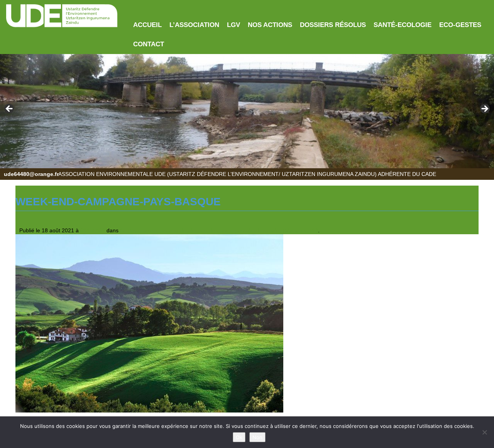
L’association (194, 25)
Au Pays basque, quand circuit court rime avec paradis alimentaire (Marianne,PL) (219, 230)
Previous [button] (9, 109)
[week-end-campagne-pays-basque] (149, 323)
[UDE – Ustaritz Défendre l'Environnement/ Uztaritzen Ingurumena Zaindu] (62, 16)
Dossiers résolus (333, 25)
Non (257, 437)
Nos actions (270, 25)
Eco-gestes (460, 25)
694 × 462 (92, 230)
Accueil (147, 25)
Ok (239, 437)
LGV (233, 25)
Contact (148, 44)
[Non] (484, 432)
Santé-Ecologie (402, 25)
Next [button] (484, 109)
